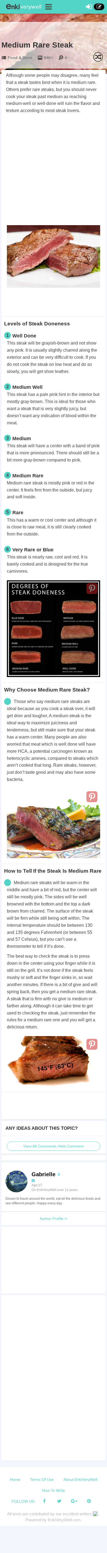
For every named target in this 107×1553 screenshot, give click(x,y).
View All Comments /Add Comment (53, 1146)
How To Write (53, 1490)
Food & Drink (20, 57)
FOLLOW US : (24, 1501)
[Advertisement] (53, 170)
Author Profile (52, 1218)
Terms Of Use (42, 1479)
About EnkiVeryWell (80, 1479)
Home (15, 1479)
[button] (14, 256)
